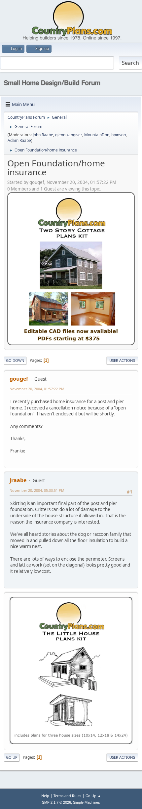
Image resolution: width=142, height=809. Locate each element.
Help (45, 795)
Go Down (15, 360)
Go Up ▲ (93, 795)
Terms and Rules (67, 795)
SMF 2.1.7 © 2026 (56, 802)
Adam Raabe (19, 140)
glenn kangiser (68, 135)
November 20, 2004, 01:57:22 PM (37, 388)
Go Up (12, 757)
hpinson (118, 135)
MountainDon (96, 135)
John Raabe (43, 135)
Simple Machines (86, 802)
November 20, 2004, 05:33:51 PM (37, 490)
